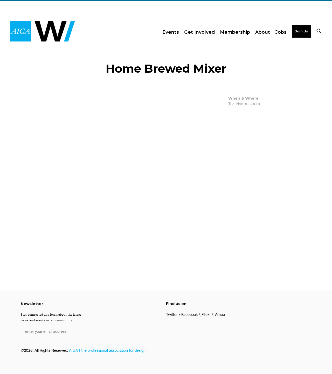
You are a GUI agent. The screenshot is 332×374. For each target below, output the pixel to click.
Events (170, 32)
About (262, 32)
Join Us (301, 31)
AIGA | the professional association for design (107, 350)
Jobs (281, 32)
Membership (235, 32)
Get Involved (199, 32)
